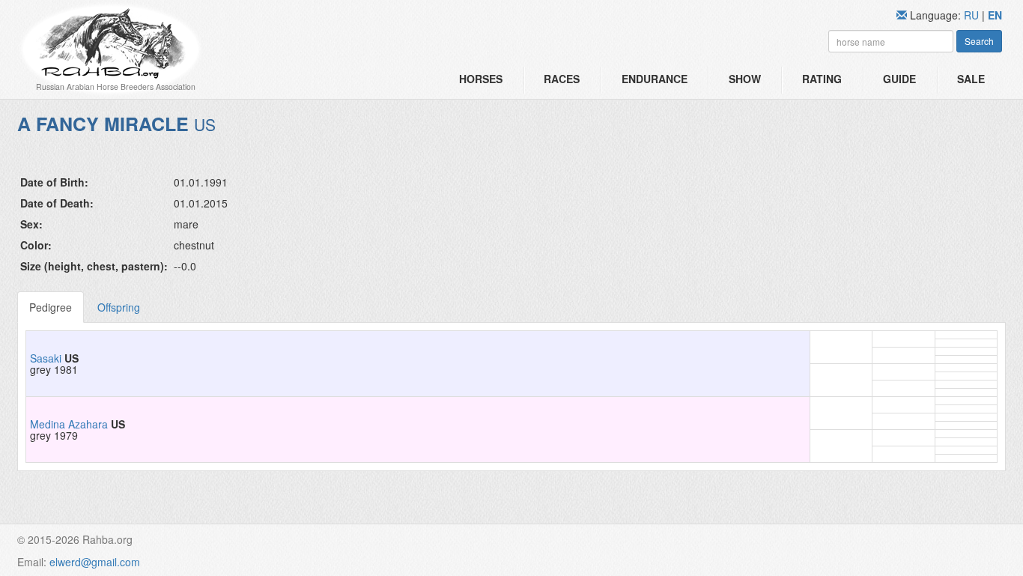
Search (979, 40)
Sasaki (45, 358)
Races (562, 78)
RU (973, 14)
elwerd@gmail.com (94, 561)
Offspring (118, 307)
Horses (481, 78)
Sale (971, 78)
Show (745, 78)
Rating (822, 78)
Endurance (654, 78)
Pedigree (50, 307)
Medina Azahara (69, 423)
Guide (899, 78)
